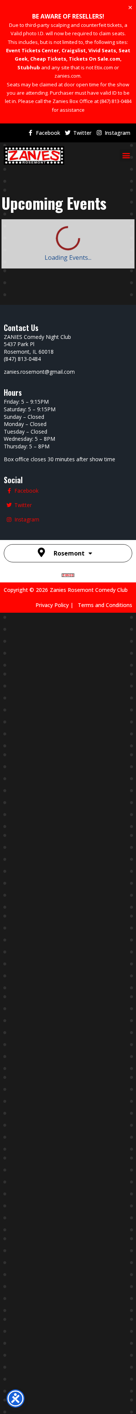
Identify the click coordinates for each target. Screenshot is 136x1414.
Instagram (117, 132)
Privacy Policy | (57, 605)
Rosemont (69, 553)
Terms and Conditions (105, 605)
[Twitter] (67, 133)
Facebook (48, 132)
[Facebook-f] (30, 133)
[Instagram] (99, 133)
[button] (126, 155)
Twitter (82, 132)
